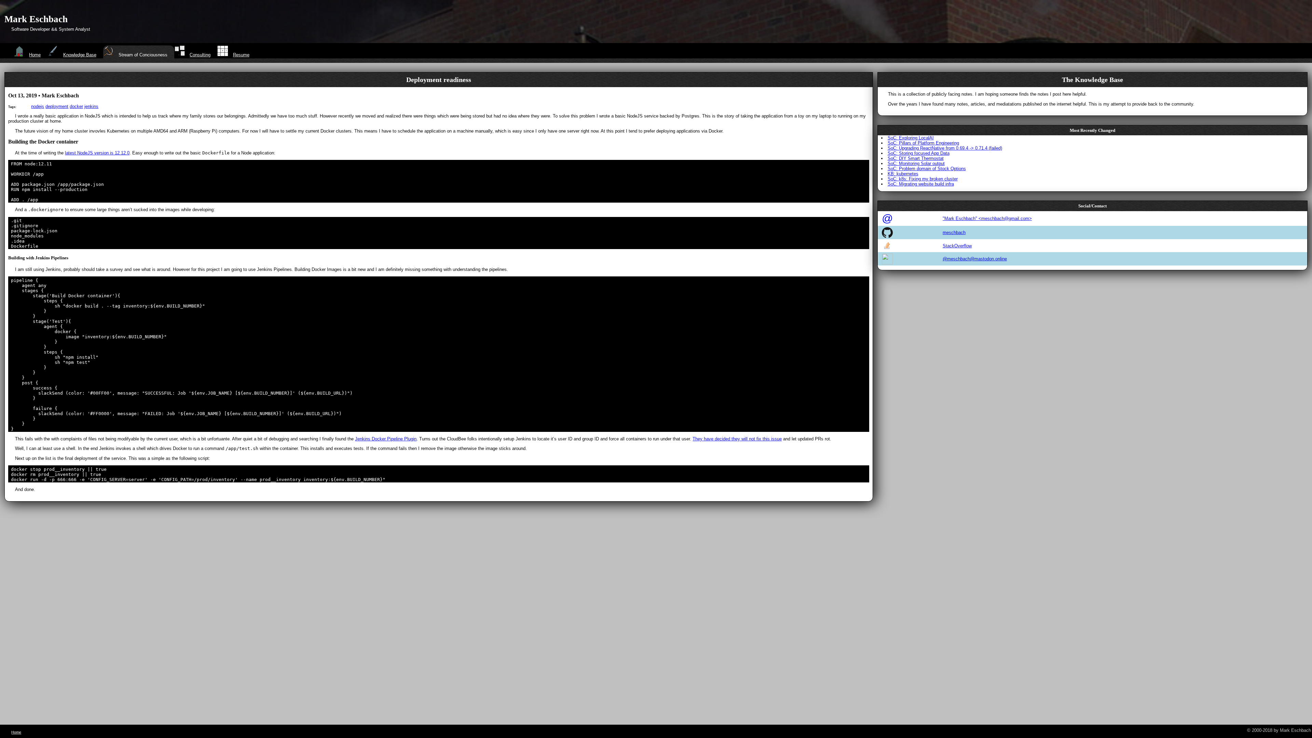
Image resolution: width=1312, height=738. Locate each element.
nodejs (37, 106)
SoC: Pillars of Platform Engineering (923, 143)
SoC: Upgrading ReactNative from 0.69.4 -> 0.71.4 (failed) (945, 148)
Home (35, 54)
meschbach (954, 232)
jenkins (91, 106)
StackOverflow (957, 245)
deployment (56, 106)
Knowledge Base (79, 54)
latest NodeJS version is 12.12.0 (97, 152)
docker (76, 106)
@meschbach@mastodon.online (975, 258)
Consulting (200, 54)
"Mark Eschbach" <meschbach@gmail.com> (987, 218)
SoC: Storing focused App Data (918, 153)
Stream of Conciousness (143, 54)
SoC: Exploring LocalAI (911, 137)
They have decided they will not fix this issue (737, 438)
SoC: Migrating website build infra (921, 184)
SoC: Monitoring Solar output (916, 163)
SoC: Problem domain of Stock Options (927, 168)
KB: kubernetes (903, 173)
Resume (241, 54)
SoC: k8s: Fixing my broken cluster (923, 178)
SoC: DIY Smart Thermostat (916, 158)
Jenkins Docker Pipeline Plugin (385, 438)
